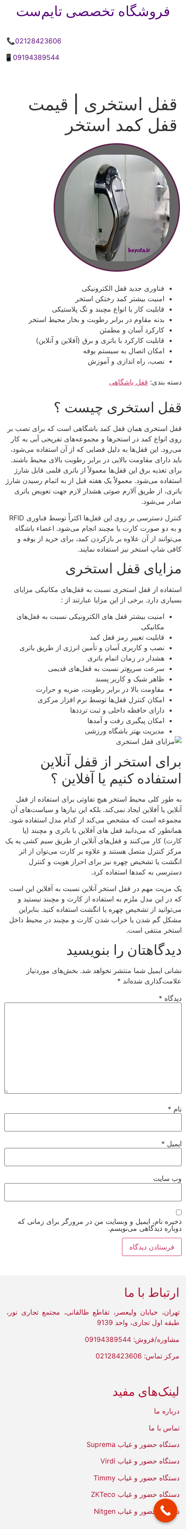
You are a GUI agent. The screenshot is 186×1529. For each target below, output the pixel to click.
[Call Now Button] (165, 1510)
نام (175, 1108)
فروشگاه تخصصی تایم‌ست (93, 11)
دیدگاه (170, 998)
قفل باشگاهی (128, 382)
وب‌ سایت (167, 1178)
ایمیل (171, 1143)
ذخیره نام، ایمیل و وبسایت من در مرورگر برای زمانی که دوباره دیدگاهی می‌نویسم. (100, 1225)
